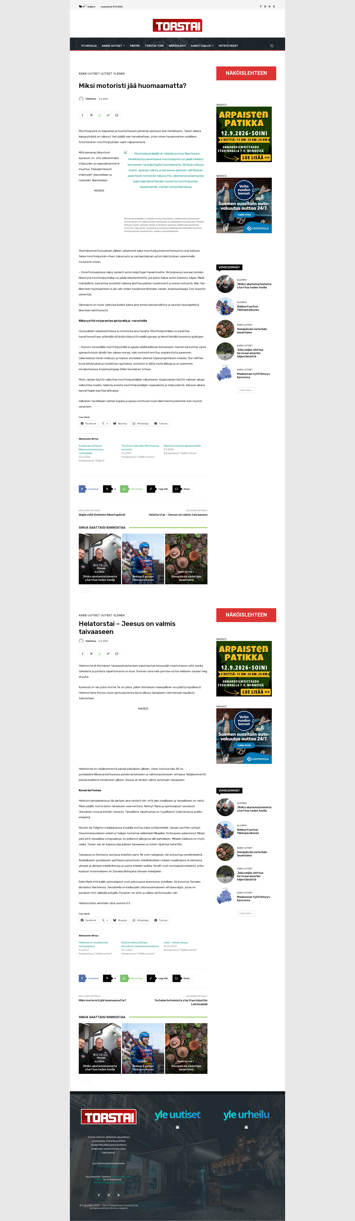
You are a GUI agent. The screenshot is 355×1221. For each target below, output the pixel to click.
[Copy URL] (108, 115)
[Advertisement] (143, 265)
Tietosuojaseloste (109, 1166)
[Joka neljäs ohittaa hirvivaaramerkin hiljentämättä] (225, 351)
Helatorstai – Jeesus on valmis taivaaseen (178, 514)
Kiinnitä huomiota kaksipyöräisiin (182, 445)
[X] (274, 6)
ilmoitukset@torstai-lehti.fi (109, 1182)
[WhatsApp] (99, 115)
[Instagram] (265, 6)
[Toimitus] (82, 98)
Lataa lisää (245, 390)
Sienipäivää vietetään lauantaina (186, 578)
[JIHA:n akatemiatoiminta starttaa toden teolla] (100, 559)
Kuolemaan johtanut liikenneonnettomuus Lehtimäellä (91, 449)
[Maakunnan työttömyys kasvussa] (225, 374)
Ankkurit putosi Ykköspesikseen (143, 578)
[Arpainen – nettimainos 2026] (244, 161)
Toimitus (90, 99)
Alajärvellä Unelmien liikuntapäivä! (102, 514)
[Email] (116, 115)
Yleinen (118, 73)
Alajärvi (99, 572)
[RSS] (269, 6)
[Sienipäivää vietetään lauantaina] (186, 559)
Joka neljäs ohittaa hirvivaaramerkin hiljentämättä (250, 353)
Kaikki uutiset (89, 73)
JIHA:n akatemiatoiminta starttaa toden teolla (100, 578)
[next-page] (87, 590)
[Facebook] (260, 6)
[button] (272, 45)
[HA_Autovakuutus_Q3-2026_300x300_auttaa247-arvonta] (244, 232)
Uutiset (106, 73)
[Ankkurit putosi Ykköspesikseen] (143, 559)
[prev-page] (81, 590)
